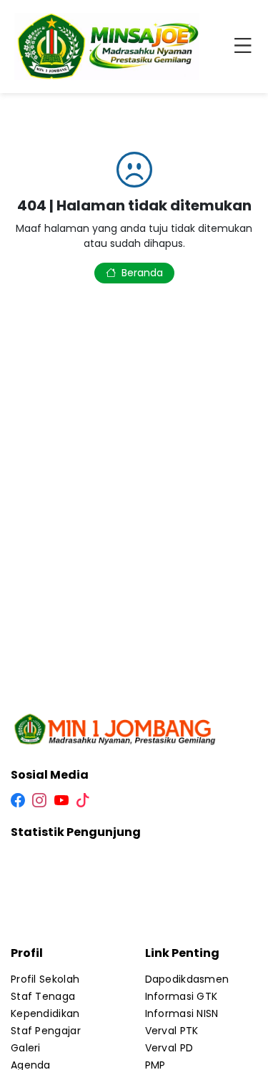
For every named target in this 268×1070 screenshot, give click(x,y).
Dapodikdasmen (187, 979)
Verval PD (169, 1048)
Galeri (26, 1048)
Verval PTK (172, 1030)
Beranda (142, 273)
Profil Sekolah (45, 979)
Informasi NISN (182, 1013)
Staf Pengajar (46, 1030)
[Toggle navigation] (246, 46)
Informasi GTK (181, 996)
